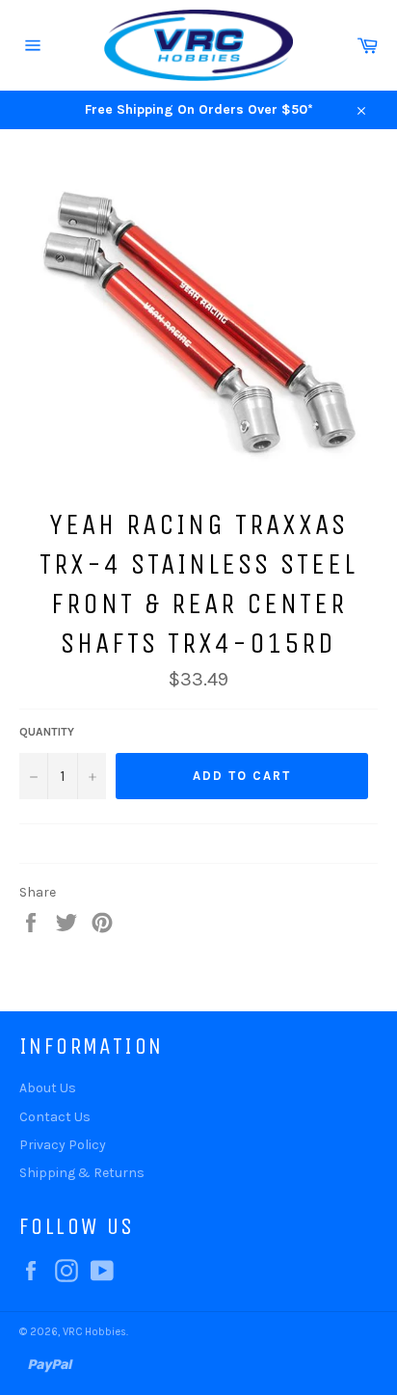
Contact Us (55, 1117)
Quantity (46, 731)
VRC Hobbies (94, 1332)
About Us (47, 1088)
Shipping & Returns (82, 1173)
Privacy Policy (62, 1145)
